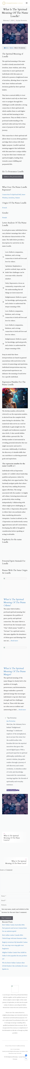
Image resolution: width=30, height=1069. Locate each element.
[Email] (18, 790)
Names (11, 48)
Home (7, 48)
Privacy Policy (8, 1045)
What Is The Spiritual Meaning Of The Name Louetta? (12, 838)
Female (4, 218)
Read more (14, 641)
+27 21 (13, 1049)
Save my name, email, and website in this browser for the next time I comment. (15, 910)
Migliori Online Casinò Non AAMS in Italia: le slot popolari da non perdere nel (14, 956)
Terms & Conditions (16, 1045)
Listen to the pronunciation (13, 177)
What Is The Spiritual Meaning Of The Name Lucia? (15, 862)
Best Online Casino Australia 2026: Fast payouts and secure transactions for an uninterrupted (14, 928)
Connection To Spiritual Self (11, 195)
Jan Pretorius (22, 20)
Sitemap (23, 1045)
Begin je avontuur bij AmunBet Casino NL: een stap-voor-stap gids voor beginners (15, 945)
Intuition (11, 198)
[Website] (17, 790)
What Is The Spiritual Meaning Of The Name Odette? (15, 602)
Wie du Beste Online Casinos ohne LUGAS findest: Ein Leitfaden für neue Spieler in (14, 966)
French (4, 208)
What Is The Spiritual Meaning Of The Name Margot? (15, 671)
